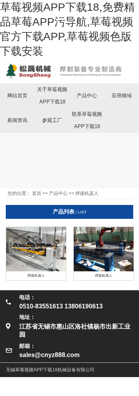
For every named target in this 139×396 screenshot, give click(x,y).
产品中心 (87, 95)
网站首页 (17, 95)
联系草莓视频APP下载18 (87, 120)
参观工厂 (52, 120)
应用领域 (122, 95)
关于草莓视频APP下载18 (52, 95)
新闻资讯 (17, 120)
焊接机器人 (86, 193)
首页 (36, 193)
